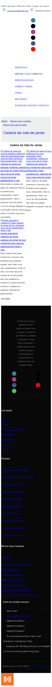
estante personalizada (11, 506)
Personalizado (7, 435)
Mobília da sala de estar (12, 580)
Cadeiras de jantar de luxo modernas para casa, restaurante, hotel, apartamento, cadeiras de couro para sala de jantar (38, 171)
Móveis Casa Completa (20, 121)
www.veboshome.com (40, 666)
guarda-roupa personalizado (14, 470)
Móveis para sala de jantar (15, 125)
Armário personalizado (11, 484)
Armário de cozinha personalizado (17, 477)
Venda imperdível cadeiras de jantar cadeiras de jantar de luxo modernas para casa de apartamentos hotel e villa (13, 242)
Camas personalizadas (12, 499)
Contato (5, 450)
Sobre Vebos (7, 440)
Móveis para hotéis (10, 570)
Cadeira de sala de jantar (24, 133)
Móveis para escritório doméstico (17, 590)
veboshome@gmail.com (18, 11)
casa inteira (6, 557)
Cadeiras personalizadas (12, 528)
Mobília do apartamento (12, 575)
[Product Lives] (7, 684)
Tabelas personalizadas (12, 492)
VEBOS (4, 121)
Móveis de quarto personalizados (17, 565)
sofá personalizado (10, 513)
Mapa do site (26, 668)
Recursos (5, 445)
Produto (5, 424)
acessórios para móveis (12, 535)
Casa (3, 419)
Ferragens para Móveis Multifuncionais (19, 595)
